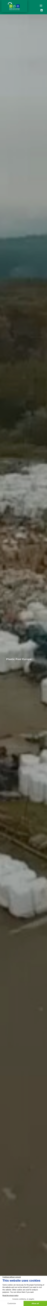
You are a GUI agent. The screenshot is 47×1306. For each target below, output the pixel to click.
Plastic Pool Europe (18, 659)
